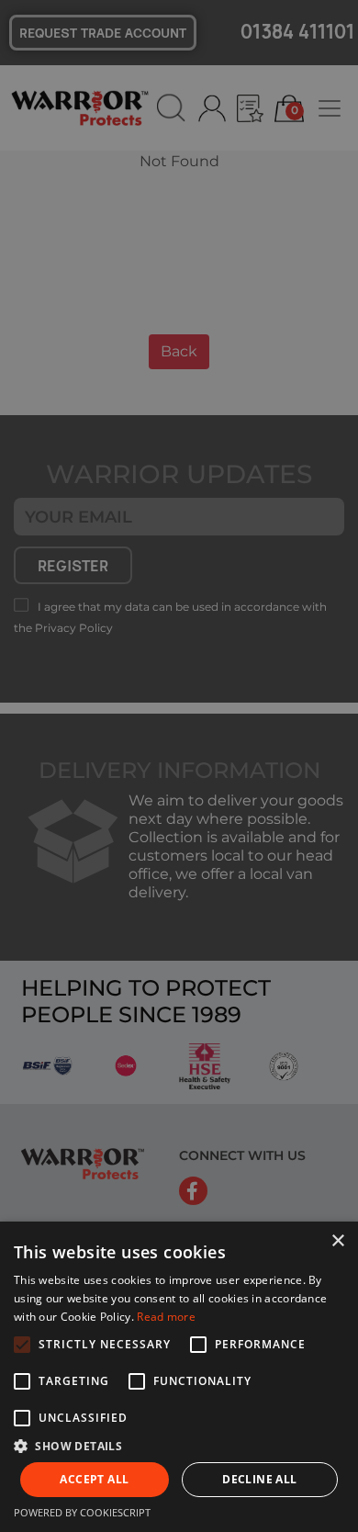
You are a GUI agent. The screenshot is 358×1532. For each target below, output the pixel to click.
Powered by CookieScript (82, 1512)
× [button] (337, 1241)
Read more (166, 1316)
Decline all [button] (259, 1479)
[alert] (179, 766)
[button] (179, 1445)
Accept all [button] (94, 1479)
